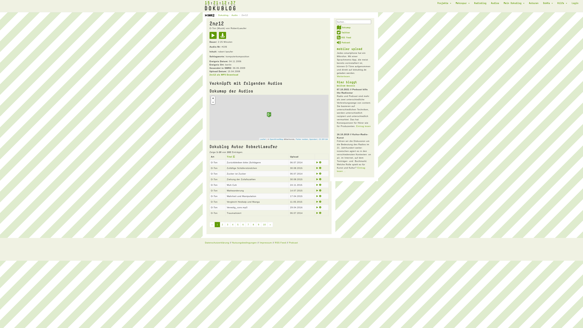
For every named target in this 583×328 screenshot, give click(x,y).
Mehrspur (462, 3)
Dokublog (223, 15)
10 (264, 224)
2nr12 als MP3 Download (224, 74)
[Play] (214, 36)
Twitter (345, 32)
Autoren (534, 3)
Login (575, 3)
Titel (229, 156)
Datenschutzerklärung (217, 242)
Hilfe (561, 3)
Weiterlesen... (344, 76)
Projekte (443, 3)
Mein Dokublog (513, 3)
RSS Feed (346, 37)
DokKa (547, 3)
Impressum (266, 242)
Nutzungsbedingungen (244, 242)
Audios (495, 3)
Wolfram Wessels (346, 85)
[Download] (223, 36)
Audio (235, 15)
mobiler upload (349, 49)
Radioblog (480, 3)
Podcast (346, 42)
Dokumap (346, 27)
